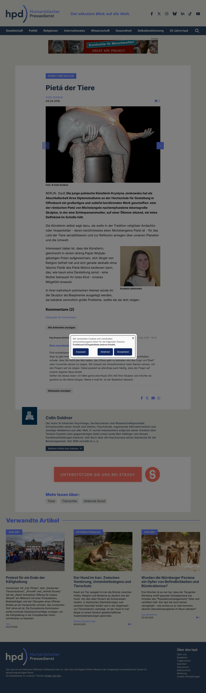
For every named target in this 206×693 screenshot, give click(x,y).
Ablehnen (105, 351)
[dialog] (103, 346)
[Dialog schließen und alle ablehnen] (133, 337)
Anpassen (81, 351)
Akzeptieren (123, 351)
